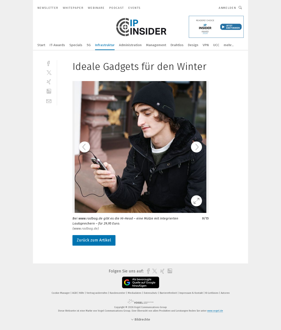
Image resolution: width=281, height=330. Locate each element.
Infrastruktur (105, 45)
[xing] (49, 82)
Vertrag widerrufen (97, 293)
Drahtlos (177, 45)
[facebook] (49, 63)
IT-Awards (57, 45)
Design (193, 45)
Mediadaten (135, 293)
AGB (74, 293)
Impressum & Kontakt (191, 293)
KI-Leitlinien (212, 293)
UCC (216, 45)
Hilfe (82, 293)
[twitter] (49, 72)
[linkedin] (49, 91)
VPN (206, 45)
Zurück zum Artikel (94, 240)
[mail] (49, 100)
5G (89, 45)
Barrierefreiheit (169, 293)
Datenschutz (151, 293)
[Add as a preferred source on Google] (140, 282)
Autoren (225, 293)
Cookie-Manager (61, 293)
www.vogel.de (215, 310)
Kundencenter (118, 293)
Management (156, 45)
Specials (75, 45)
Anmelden (227, 8)
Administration (130, 45)
